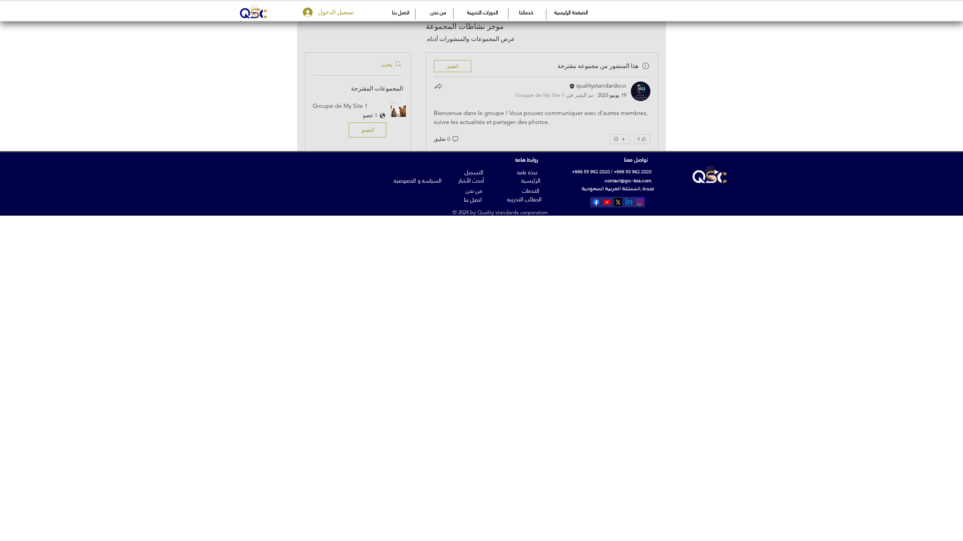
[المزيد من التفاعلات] (620, 139)
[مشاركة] (438, 86)
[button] (357, 121)
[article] (542, 118)
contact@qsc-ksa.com (628, 181)
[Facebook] (596, 202)
